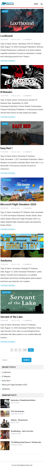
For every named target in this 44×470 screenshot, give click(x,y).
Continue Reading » (8, 61)
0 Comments (27, 39)
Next (31, 350)
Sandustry (6, 260)
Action (4, 11)
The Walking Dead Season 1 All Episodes (26, 442)
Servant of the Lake (11, 316)
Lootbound (6, 35)
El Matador (6, 92)
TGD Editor (4, 39)
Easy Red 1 (6, 148)
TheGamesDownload (24, 465)
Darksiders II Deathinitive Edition (23, 400)
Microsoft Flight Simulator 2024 (18, 204)
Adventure (6, 292)
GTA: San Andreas (17, 411)
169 (25, 350)
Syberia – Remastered (19, 420)
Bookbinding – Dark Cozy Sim (22, 431)
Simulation (6, 180)
